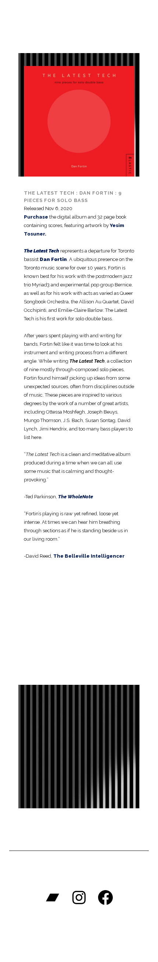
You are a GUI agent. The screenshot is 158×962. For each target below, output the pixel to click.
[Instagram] (79, 897)
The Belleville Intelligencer (89, 556)
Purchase (36, 217)
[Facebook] (105, 897)
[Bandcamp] (52, 897)
